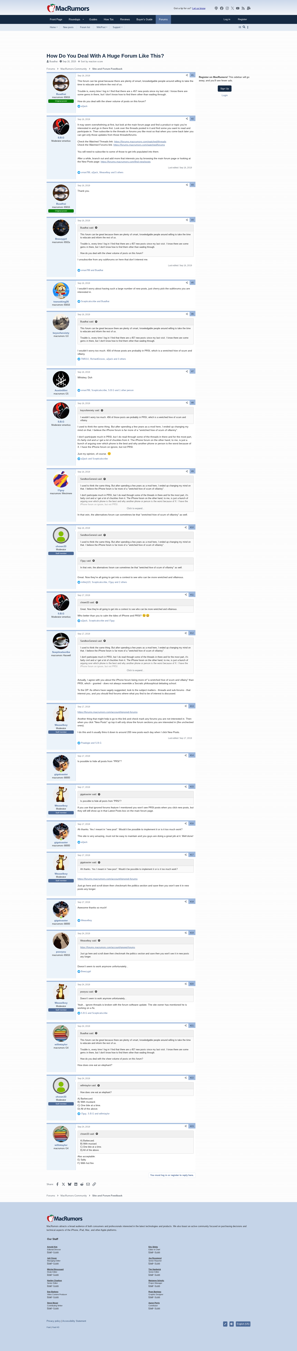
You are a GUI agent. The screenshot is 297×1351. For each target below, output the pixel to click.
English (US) (243, 1324)
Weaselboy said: (88, 940)
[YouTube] (237, 8)
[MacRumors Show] (216, 8)
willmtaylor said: (88, 1085)
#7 (192, 371)
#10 (192, 527)
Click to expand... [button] (135, 508)
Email (49, 1252)
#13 (192, 706)
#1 (192, 75)
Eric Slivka (153, 1247)
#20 (192, 984)
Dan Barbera (52, 1292)
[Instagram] (227, 8)
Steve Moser (52, 1303)
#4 (192, 220)
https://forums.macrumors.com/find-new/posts (126, 161)
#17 (192, 855)
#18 (192, 901)
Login (225, 95)
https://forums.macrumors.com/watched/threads (140, 141)
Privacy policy (54, 1321)
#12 (192, 633)
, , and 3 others (103, 359)
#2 (192, 119)
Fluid (49, 1327)
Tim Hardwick (154, 1269)
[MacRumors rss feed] (243, 8)
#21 (192, 1025)
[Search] (244, 27)
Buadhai (54, 61)
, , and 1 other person (107, 390)
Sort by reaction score (92, 61)
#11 (192, 595)
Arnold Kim (52, 1247)
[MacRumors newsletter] (248, 8)
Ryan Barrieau (154, 1292)
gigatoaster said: (88, 794)
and (92, 270)
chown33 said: (87, 602)
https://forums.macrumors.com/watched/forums (139, 144)
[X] (232, 8)
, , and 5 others (102, 172)
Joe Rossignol (155, 1258)
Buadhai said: (87, 227)
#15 (192, 786)
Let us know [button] (198, 8)
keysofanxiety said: (90, 410)
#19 (192, 933)
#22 (192, 1078)
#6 (192, 314)
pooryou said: (87, 991)
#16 (192, 823)
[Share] (187, 75)
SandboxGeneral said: (91, 479)
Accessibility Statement (74, 1321)
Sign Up (224, 88)
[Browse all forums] (240, 27)
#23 (192, 1126)
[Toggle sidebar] (248, 27)
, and (98, 620)
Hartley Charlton (54, 1280)
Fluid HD (55, 1327)
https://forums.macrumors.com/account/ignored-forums (108, 712)
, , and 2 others (104, 582)
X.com (56, 1252)
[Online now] (61, 771)
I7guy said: (85, 561)
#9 (192, 471)
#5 (192, 282)
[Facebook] (221, 8)
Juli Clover (52, 1258)
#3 (192, 185)
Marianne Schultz (156, 1280)
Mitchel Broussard (55, 1269)
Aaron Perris (154, 1303)
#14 (192, 755)
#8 (192, 402)
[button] (73, 19)
